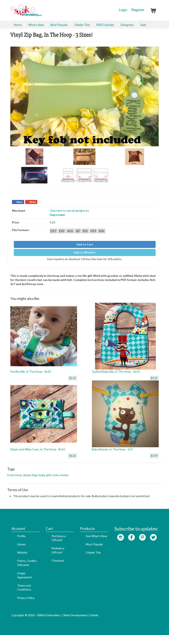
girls (49, 475)
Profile (21, 536)
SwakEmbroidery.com (41, 12)
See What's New (96, 536)
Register (137, 9)
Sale (143, 25)
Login (123, 9)
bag (34, 475)
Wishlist (22, 552)
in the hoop (14, 475)
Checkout (58, 560)
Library (21, 544)
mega (41, 475)
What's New (36, 25)
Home (18, 25)
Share (19, 202)
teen (56, 475)
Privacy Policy (26, 598)
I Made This (82, 25)
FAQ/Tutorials (105, 25)
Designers (127, 25)
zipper (27, 475)
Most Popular (59, 25)
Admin (94, 615)
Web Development (75, 615)
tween (64, 475)
